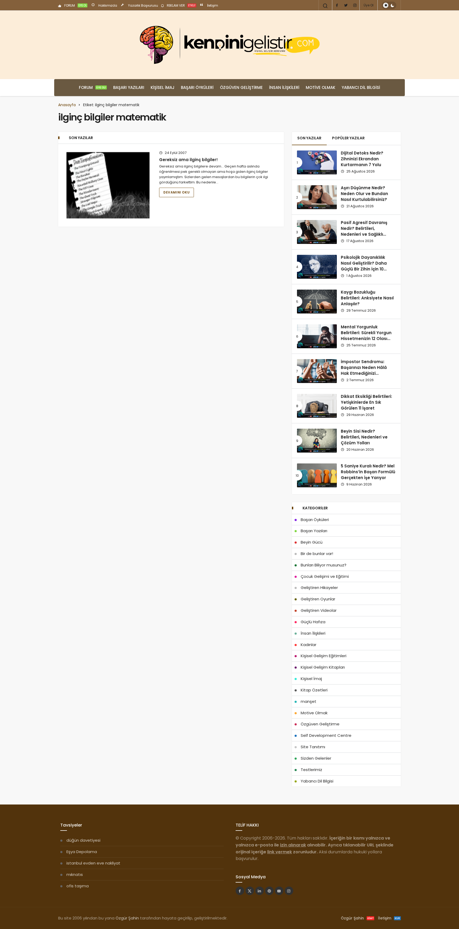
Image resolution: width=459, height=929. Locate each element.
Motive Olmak (320, 87)
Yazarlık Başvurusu (142, 5)
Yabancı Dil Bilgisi (361, 87)
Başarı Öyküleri (197, 87)
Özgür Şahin (127, 918)
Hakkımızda (107, 5)
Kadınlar (308, 644)
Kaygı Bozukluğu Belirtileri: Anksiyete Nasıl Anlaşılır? (367, 298)
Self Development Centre (326, 735)
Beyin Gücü (311, 542)
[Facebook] (336, 5)
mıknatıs (74, 874)
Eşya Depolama (81, 851)
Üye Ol (368, 5)
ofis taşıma (77, 886)
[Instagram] (354, 5)
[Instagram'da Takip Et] (289, 891)
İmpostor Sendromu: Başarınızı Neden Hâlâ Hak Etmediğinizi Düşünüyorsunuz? (364, 370)
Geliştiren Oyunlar (318, 599)
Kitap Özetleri (314, 690)
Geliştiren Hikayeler (319, 587)
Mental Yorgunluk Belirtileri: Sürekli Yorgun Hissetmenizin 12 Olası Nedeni (366, 335)
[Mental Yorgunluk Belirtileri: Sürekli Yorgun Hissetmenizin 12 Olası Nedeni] (317, 336)
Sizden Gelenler (316, 758)
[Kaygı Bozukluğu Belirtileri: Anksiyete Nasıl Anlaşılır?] (317, 301)
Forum (92, 87)
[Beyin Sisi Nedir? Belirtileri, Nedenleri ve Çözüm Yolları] (317, 441)
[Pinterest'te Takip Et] (269, 891)
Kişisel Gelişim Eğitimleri (323, 656)
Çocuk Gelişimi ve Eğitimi (325, 576)
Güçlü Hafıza (313, 622)
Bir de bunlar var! (317, 553)
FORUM (75, 5)
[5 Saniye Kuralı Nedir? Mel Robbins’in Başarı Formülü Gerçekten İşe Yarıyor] (317, 475)
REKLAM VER (181, 5)
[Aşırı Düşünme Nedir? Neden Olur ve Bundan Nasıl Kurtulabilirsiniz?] (317, 197)
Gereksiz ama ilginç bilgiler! (188, 159)
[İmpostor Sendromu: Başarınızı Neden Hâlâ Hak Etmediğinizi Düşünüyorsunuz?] (317, 371)
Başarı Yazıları (128, 87)
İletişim (212, 5)
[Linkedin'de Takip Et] (259, 891)
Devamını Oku (176, 192)
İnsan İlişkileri (284, 87)
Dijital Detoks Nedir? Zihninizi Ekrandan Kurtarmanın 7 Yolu (362, 158)
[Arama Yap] (325, 5)
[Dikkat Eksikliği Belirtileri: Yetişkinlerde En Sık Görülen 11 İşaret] (317, 406)
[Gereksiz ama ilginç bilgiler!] (107, 185)
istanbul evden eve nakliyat (93, 863)
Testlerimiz (311, 769)
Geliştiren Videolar (319, 610)
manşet (308, 701)
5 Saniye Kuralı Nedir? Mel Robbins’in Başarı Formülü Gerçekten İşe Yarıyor (368, 471)
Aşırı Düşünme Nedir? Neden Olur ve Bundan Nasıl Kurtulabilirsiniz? (364, 193)
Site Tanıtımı (313, 747)
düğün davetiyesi (83, 840)
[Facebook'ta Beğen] (240, 891)
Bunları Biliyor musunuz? (323, 565)
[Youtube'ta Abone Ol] (279, 891)
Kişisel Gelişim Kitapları (323, 667)
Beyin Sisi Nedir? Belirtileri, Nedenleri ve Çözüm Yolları (364, 437)
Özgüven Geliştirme (241, 87)
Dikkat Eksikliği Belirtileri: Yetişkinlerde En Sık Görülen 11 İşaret (366, 402)
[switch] (389, 5)
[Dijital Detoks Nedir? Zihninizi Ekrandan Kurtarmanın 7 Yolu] (317, 162)
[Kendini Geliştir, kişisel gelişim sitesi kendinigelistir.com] (229, 45)
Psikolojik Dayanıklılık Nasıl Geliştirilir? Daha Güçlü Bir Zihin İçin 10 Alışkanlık (364, 266)
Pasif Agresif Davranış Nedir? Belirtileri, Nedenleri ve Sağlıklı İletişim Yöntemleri (364, 231)
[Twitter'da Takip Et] (249, 891)
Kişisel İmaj (163, 87)
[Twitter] (345, 5)
